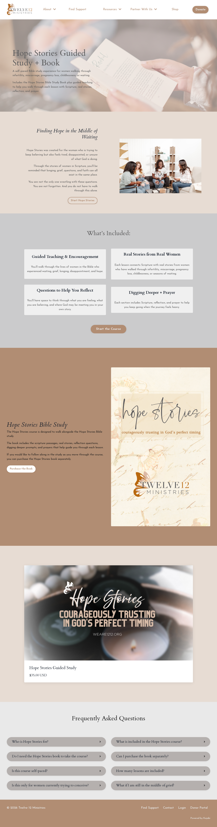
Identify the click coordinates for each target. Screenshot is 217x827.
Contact (168, 807)
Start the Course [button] (108, 329)
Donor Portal (199, 807)
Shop (175, 9)
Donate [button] (200, 9)
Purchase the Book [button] (21, 469)
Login (182, 807)
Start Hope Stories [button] (83, 200)
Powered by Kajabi (200, 818)
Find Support (77, 9)
